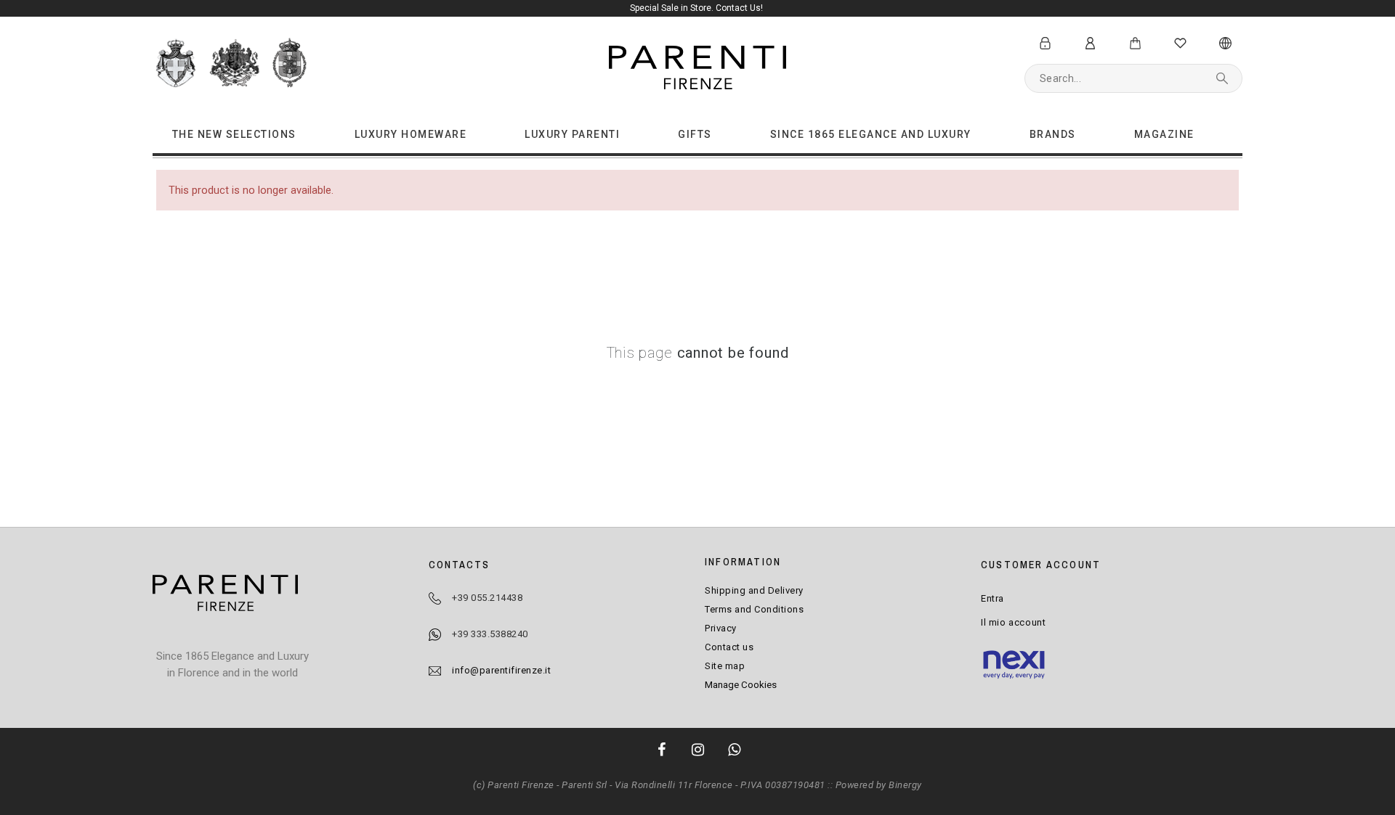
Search (1224, 78)
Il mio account (1013, 622)
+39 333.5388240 (490, 633)
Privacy (721, 628)
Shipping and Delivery (754, 590)
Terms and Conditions (754, 609)
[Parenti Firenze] (225, 595)
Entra (992, 598)
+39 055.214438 (487, 597)
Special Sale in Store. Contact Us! (697, 8)
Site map (725, 665)
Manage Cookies (741, 684)
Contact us (729, 647)
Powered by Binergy (879, 784)
